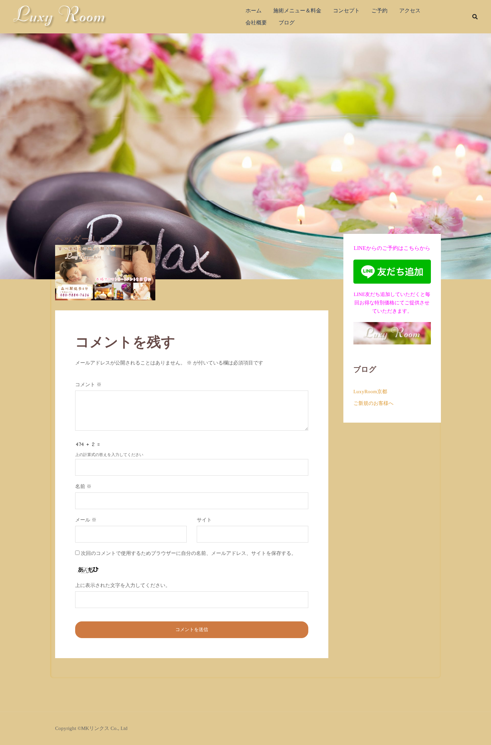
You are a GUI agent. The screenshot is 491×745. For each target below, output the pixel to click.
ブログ (287, 22)
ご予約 (379, 10)
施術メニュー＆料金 (297, 10)
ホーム (254, 10)
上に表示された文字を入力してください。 (122, 585)
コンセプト (346, 10)
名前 (83, 486)
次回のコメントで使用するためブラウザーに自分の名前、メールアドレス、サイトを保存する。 (188, 553)
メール (86, 520)
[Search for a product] (475, 16)
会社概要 (256, 22)
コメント (88, 384)
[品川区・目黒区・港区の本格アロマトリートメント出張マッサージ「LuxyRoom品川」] (60, 16)
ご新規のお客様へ (373, 403)
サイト (204, 520)
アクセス (410, 10)
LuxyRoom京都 (370, 391)
